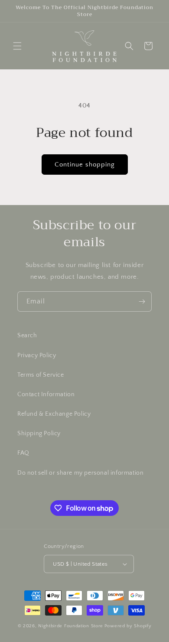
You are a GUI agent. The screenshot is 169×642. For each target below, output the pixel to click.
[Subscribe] (141, 301)
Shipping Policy (39, 433)
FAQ (23, 453)
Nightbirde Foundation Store (70, 626)
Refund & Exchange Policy (54, 414)
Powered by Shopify (128, 626)
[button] (17, 45)
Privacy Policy (36, 355)
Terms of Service (40, 375)
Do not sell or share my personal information (80, 472)
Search (27, 335)
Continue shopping (85, 164)
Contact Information (46, 394)
